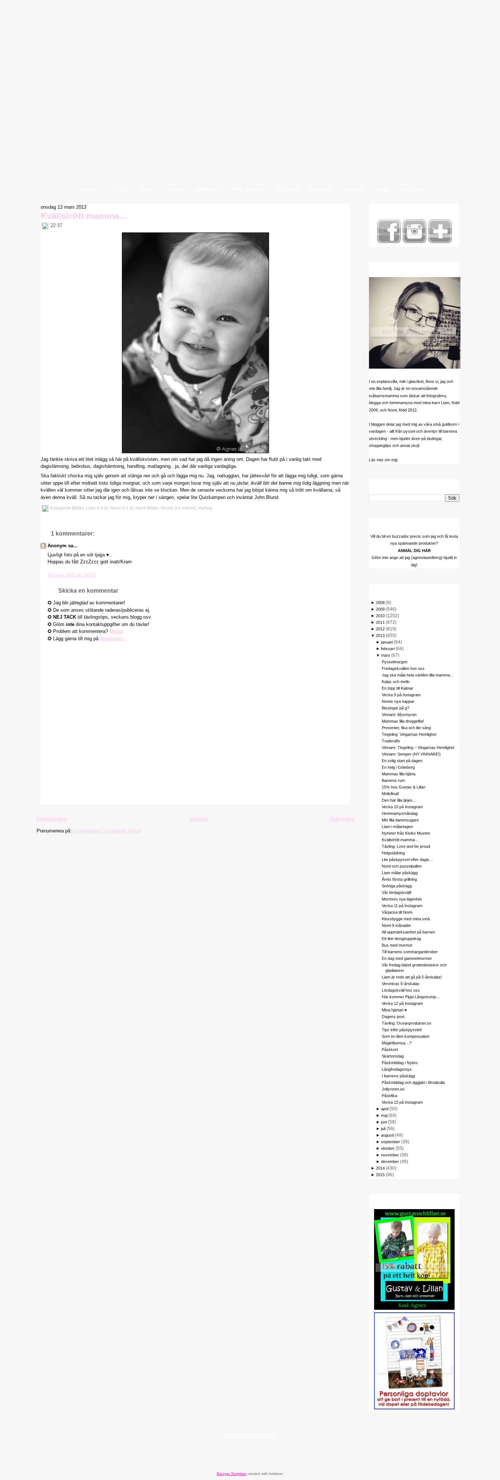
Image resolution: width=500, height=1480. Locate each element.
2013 (380, 635)
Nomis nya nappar (398, 701)
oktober (388, 1148)
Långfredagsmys (397, 1069)
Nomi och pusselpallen (402, 866)
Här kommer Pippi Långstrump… (411, 997)
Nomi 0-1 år (121, 508)
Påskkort (390, 1049)
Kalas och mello (396, 681)
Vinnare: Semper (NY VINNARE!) (411, 754)
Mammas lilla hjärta (398, 774)
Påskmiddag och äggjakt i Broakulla (413, 1082)
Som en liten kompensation (405, 1036)
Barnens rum (393, 780)
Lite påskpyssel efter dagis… (407, 859)
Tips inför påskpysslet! (402, 1030)
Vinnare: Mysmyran (399, 714)
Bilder (77, 508)
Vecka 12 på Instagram (402, 1003)
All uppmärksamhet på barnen (408, 932)
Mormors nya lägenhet (402, 899)
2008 (380, 602)
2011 (380, 622)
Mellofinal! (390, 793)
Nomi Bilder (146, 508)
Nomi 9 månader (396, 925)
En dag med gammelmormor (407, 958)
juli (383, 1128)
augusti (387, 1135)
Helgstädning (393, 853)
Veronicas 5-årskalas (400, 983)
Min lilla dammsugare (400, 820)
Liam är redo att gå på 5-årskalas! (412, 977)
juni (384, 1122)
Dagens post (393, 1016)
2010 (380, 616)
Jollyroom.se (393, 1089)
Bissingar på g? (395, 708)
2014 (380, 1168)
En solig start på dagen (402, 760)
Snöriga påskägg (397, 886)
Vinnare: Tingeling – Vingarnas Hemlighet (418, 747)
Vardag (205, 508)
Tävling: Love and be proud (406, 846)
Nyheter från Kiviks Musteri (406, 833)
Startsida (198, 818)
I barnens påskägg (398, 1076)
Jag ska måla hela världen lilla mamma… (418, 675)
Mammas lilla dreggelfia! (403, 721)
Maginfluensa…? (396, 1043)
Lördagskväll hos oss (401, 990)
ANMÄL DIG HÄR (414, 550)
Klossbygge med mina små (406, 919)
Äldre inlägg (342, 818)
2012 (380, 629)
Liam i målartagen (397, 826)
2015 (380, 1175)
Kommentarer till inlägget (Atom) (107, 831)
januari (387, 642)
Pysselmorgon (394, 662)
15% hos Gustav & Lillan (403, 787)
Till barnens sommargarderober (410, 952)
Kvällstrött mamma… (84, 216)
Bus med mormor (397, 945)
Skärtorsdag (393, 1056)
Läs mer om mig (383, 460)
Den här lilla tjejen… (399, 800)
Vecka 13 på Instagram (402, 1102)
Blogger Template (231, 1474)
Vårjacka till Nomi (397, 912)
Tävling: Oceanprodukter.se (406, 1023)
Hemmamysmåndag (400, 813)
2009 (380, 609)
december (390, 1161)
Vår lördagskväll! (396, 892)
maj (384, 1115)
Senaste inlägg (51, 818)
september (390, 1142)
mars (385, 655)
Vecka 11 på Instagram (402, 905)
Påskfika (389, 1095)
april (384, 1109)
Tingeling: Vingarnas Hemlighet (409, 734)
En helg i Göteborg (398, 767)
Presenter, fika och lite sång (406, 728)
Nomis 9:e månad (178, 508)
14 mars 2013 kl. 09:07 (72, 575)
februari (388, 648)
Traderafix (391, 741)
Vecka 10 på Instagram (402, 807)
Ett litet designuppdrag (401, 938)
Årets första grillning (399, 879)
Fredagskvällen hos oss (403, 668)
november (390, 1155)
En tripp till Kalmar (397, 688)
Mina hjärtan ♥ (394, 1010)
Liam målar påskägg (400, 873)
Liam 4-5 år (97, 508)
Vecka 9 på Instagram (401, 695)
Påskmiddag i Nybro (400, 1062)
